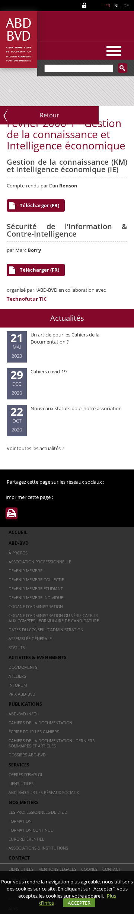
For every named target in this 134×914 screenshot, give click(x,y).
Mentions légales (57, 869)
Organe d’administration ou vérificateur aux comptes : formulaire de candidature (54, 618)
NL (116, 5)
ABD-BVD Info (22, 714)
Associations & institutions (38, 848)
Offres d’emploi (25, 774)
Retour (49, 115)
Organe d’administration (36, 606)
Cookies (89, 869)
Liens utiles (21, 783)
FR (107, 5)
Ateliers (17, 676)
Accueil (18, 532)
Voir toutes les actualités (34, 448)
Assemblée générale (30, 638)
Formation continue (31, 830)
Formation (20, 821)
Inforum (18, 685)
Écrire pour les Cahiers (34, 731)
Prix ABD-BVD (22, 694)
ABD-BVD (19, 543)
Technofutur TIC (27, 298)
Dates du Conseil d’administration (46, 629)
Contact (19, 858)
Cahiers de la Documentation (40, 722)
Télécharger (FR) (39, 205)
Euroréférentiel (26, 839)
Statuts (17, 647)
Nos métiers (24, 802)
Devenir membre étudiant (36, 588)
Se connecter (85, 5)
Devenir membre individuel (37, 597)
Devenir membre (25, 570)
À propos (18, 553)
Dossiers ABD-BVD (27, 755)
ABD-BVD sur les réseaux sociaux (44, 792)
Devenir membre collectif (36, 579)
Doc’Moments (23, 667)
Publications (25, 704)
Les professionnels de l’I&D (38, 812)
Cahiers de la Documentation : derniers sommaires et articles (52, 743)
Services (19, 765)
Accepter (79, 902)
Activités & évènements (38, 657)
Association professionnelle (40, 561)
